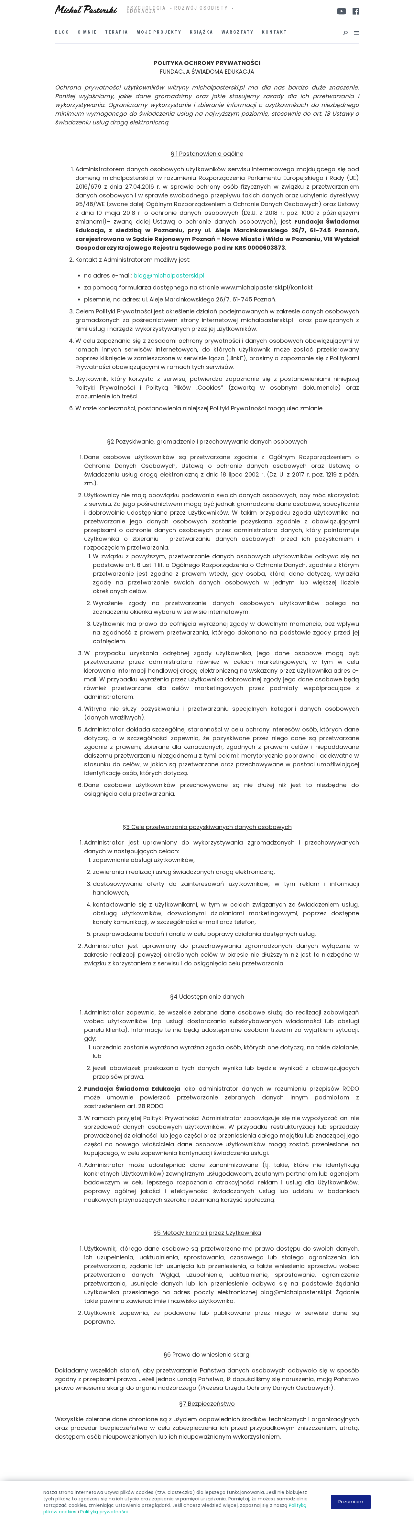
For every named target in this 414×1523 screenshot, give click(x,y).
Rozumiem (350, 1501)
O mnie (87, 33)
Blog (62, 33)
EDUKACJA (141, 12)
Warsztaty (238, 33)
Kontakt (274, 33)
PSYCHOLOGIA (146, 8)
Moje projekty (159, 33)
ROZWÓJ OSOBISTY (201, 8)
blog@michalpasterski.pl (169, 275)
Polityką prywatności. (104, 1511)
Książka (201, 33)
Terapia (116, 33)
